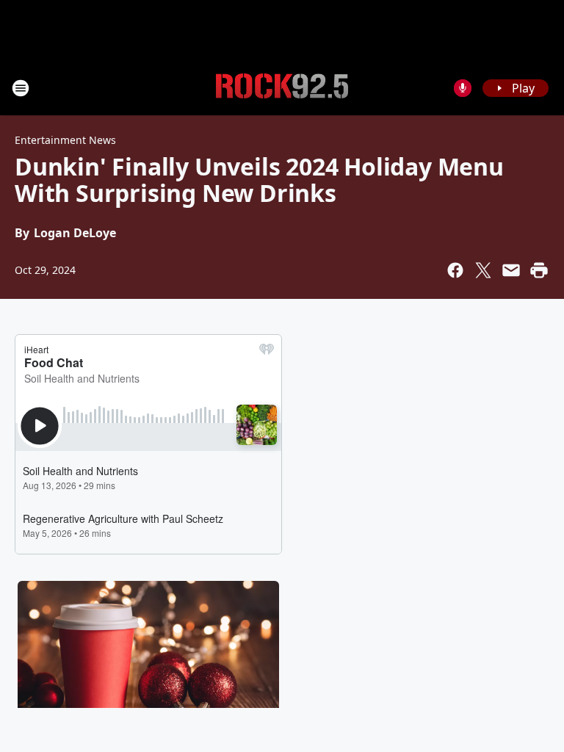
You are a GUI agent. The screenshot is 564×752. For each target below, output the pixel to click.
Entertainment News (65, 140)
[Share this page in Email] (511, 270)
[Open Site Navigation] (20, 88)
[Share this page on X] (483, 270)
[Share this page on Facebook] (455, 270)
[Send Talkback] (462, 88)
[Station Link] (282, 88)
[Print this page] (539, 270)
